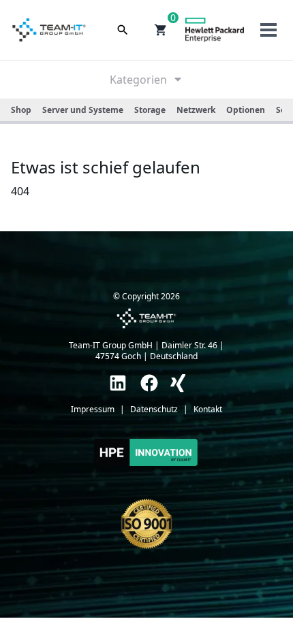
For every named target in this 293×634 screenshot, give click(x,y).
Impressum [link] (92, 409)
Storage (150, 110)
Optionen (245, 110)
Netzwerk (195, 110)
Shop (21, 110)
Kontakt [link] (208, 409)
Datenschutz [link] (154, 409)
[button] (160, 30)
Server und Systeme (82, 110)
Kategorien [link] (138, 79)
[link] (118, 383)
